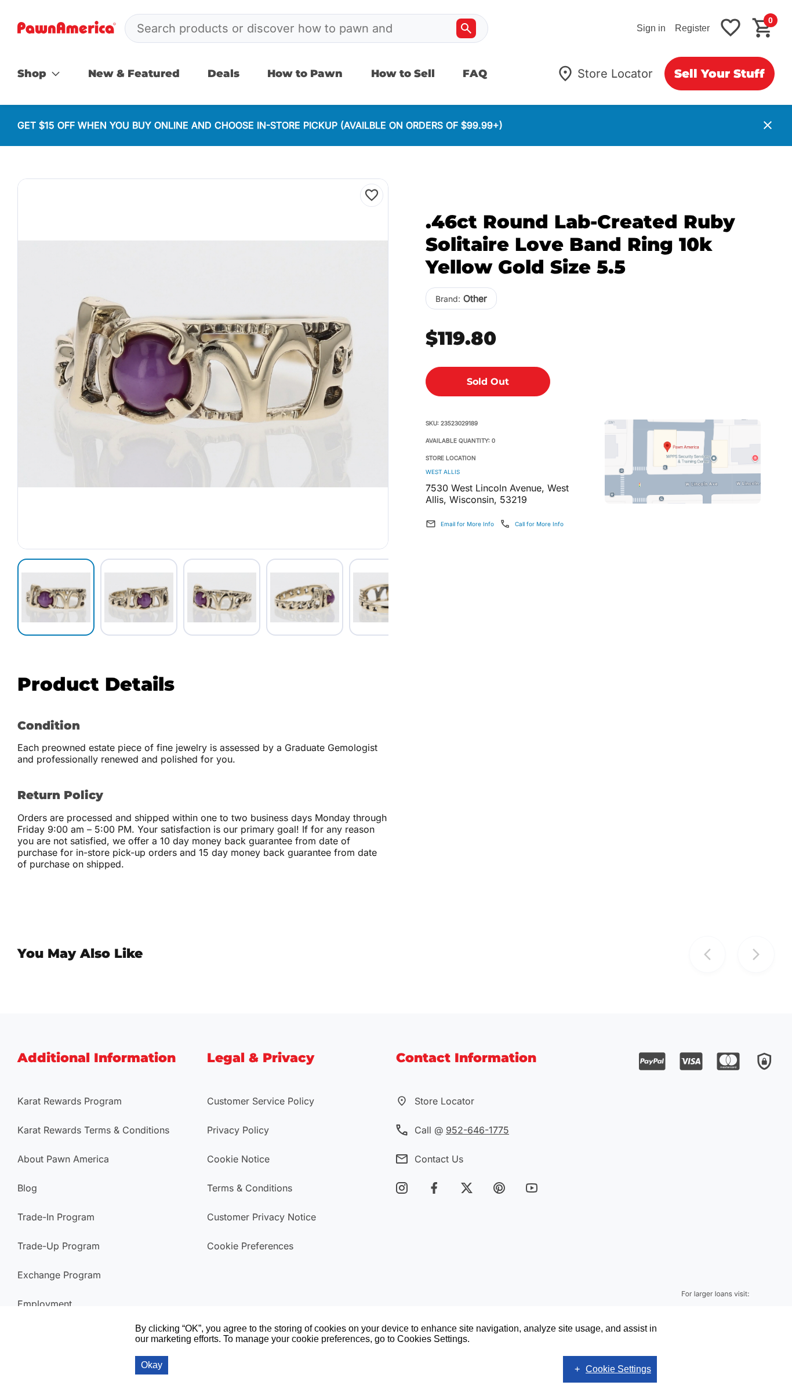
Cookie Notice (238, 1159)
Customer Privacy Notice (261, 1217)
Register (692, 28)
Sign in (651, 28)
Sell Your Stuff (719, 74)
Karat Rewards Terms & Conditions (93, 1130)
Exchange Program (59, 1275)
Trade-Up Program (58, 1246)
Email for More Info (467, 523)
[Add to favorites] (730, 28)
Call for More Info (539, 523)
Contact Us (439, 1159)
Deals (223, 73)
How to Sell (403, 73)
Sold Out (488, 381)
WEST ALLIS (443, 471)
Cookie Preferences (250, 1246)
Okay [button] (151, 1365)
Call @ (462, 1130)
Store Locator (615, 74)
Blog (27, 1188)
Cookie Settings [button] (618, 1369)
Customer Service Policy (260, 1101)
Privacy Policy (238, 1130)
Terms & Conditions (249, 1188)
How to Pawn (305, 73)
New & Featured (134, 73)
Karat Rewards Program (69, 1101)
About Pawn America (63, 1159)
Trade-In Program (56, 1217)
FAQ (475, 73)
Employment (44, 1304)
